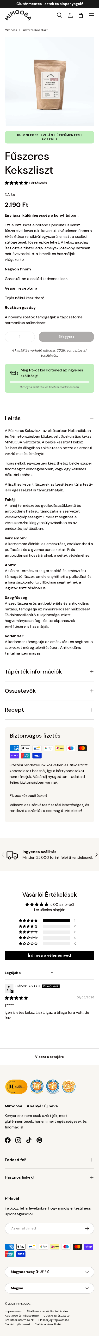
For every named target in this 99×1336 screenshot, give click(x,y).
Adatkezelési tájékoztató (22, 1316)
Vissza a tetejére (49, 1057)
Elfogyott (66, 336)
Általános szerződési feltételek (47, 1311)
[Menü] (91, 15)
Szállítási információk (19, 1320)
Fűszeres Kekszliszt (35, 30)
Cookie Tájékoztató (56, 1316)
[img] (16, 998)
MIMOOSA (23, 1304)
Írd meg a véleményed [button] (49, 955)
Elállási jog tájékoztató (53, 1320)
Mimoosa (11, 30)
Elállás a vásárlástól (48, 1324)
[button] (80, 15)
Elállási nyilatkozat (17, 1324)
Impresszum (13, 1311)
